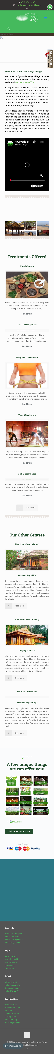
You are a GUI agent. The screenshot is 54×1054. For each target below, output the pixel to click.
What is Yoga (10, 956)
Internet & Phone (12, 1014)
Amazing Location (13, 1022)
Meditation (9, 968)
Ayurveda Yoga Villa (24, 82)
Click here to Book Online (19, 831)
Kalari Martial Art (12, 991)
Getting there (10, 1016)
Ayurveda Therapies (13, 933)
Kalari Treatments (12, 985)
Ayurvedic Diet (11, 1005)
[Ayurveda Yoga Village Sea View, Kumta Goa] (27, 17)
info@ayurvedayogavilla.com (28, 5)
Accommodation (12, 1008)
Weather (8, 1011)
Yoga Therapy (11, 962)
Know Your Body (12, 936)
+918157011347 (28, 2)
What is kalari (11, 982)
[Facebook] (27, 8)
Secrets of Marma (13, 988)
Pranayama (10, 965)
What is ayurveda (12, 942)
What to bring (11, 1019)
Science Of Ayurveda (14, 939)
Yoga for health (11, 959)
